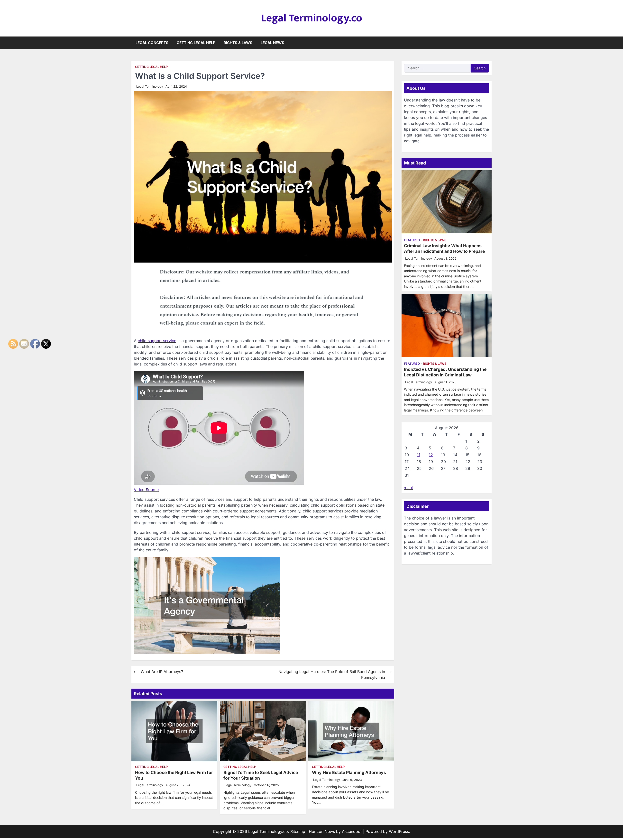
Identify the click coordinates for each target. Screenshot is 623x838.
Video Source (146, 489)
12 (431, 454)
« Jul (408, 487)
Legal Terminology (149, 86)
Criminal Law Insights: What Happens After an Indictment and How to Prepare (444, 248)
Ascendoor (352, 831)
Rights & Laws (238, 42)
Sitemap (297, 831)
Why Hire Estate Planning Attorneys (349, 772)
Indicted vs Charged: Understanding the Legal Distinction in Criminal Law (445, 372)
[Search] (488, 42)
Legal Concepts (152, 42)
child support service (157, 340)
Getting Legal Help (196, 42)
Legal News (272, 42)
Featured (412, 240)
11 (418, 454)
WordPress (399, 831)
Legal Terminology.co (311, 18)
